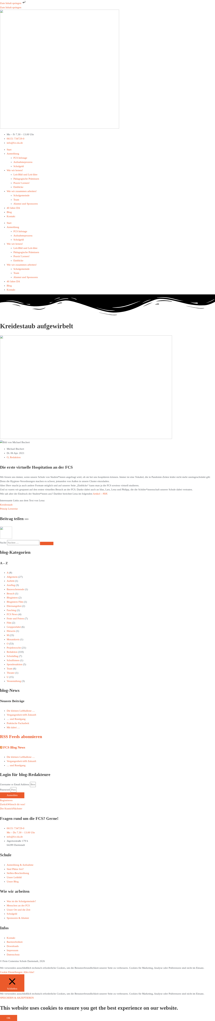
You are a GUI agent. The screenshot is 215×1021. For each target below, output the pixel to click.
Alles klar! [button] (28, 972)
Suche (3, 542)
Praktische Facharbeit (18, 723)
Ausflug (11, 585)
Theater (11, 672)
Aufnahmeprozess (22, 162)
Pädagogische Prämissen (26, 178)
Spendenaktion (14, 664)
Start (9, 149)
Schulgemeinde (21, 195)
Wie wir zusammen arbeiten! (22, 191)
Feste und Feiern (15, 618)
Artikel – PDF (100, 493)
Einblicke (18, 187)
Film (9, 622)
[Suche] (46, 543)
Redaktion (15, 457)
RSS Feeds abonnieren (21, 736)
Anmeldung (13, 153)
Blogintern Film (15, 601)
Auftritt (10, 581)
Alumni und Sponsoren (25, 203)
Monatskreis (13, 639)
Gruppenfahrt (14, 627)
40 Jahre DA (13, 208)
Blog (9, 212)
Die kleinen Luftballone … (21, 710)
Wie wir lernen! (15, 170)
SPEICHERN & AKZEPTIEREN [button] (17, 997)
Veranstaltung (14, 681)
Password (5, 789)
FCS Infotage (20, 157)
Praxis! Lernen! (21, 183)
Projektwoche (14, 647)
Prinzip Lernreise (9, 508)
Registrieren (6, 800)
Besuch (10, 593)
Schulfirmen (13, 660)
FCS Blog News (14, 747)
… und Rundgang (16, 719)
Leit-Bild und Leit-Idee (25, 174)
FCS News (12, 614)
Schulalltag (12, 656)
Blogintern (12, 597)
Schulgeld (18, 166)
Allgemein (12, 577)
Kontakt (11, 216)
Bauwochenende (15, 589)
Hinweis (11, 631)
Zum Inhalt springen (11, 3)
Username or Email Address (14, 784)
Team (16, 199)
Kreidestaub (6, 504)
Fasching (11, 610)
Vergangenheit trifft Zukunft (21, 714)
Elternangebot (14, 606)
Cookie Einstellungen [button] (11, 972)
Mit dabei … (13, 727)
